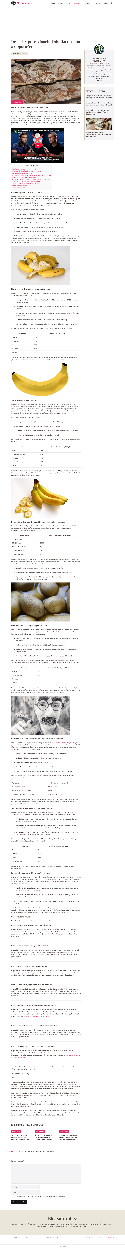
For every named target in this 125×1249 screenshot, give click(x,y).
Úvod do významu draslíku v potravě (24, 169)
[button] (111, 3)
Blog (90, 1238)
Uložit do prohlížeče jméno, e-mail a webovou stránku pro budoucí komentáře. (39, 1196)
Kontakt (105, 3)
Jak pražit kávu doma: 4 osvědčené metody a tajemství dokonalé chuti (20, 1137)
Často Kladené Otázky (19, 186)
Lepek (68, 3)
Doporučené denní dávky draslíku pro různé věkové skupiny (31, 175)
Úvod (53, 3)
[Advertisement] (62, 20)
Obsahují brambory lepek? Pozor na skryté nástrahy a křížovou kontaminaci (68, 1137)
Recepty (87, 3)
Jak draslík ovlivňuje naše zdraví (22, 173)
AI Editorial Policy (62, 1247)
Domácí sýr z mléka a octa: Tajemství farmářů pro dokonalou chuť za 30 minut (98, 134)
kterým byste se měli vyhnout (64, 743)
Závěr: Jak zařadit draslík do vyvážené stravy (26, 183)
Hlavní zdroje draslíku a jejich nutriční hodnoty (27, 171)
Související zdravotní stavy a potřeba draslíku (26, 181)
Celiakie (60, 3)
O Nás (98, 3)
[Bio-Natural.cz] (13, 3)
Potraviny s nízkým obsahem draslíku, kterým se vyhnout (30, 179)
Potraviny (76, 3)
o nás (99, 80)
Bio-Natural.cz (24, 3)
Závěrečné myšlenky (18, 188)
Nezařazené (16, 1132)
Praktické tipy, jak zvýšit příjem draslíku (25, 177)
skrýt (36, 165)
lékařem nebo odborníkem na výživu (38, 1016)
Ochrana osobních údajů (106, 1238)
